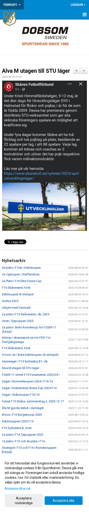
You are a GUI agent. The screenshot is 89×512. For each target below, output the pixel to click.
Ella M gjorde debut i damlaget (23, 408)
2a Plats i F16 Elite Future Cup (22, 281)
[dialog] (44, 483)
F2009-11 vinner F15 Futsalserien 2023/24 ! (31, 374)
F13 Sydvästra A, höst (17, 428)
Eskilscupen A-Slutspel (17, 294)
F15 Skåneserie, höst (16, 287)
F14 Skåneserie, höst (16, 348)
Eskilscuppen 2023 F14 (17, 421)
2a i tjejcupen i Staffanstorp (21, 274)
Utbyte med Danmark (16, 307)
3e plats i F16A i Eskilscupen (21, 267)
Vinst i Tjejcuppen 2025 (17, 321)
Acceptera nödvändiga (24, 500)
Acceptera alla (63, 500)
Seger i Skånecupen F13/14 (20, 394)
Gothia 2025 (10, 301)
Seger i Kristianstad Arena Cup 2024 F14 (29, 388)
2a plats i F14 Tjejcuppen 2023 (22, 434)
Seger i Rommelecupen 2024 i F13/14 (27, 381)
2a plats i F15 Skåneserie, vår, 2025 (25, 314)
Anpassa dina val (17, 488)
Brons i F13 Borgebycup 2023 (22, 414)
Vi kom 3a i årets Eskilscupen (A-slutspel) (30, 354)
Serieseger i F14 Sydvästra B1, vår (25, 361)
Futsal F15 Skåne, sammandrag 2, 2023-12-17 (33, 401)
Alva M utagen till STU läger (36, 71)
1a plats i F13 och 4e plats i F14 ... (24, 441)
